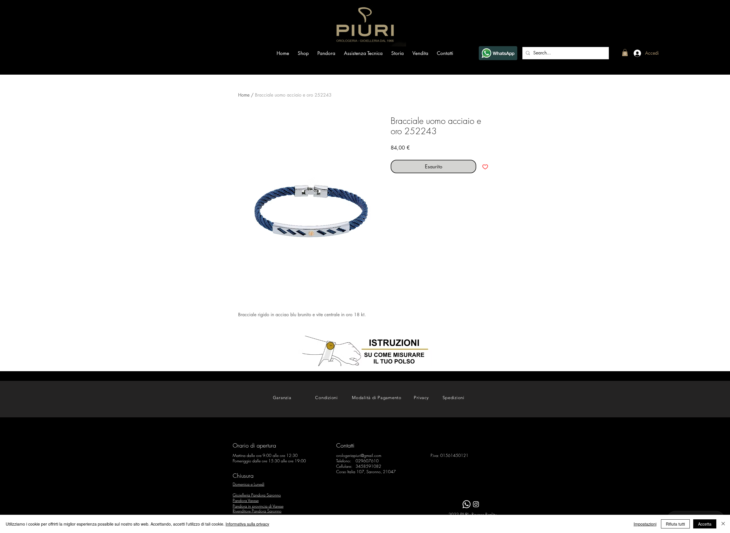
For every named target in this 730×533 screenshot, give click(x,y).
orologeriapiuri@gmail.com (358, 455)
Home (244, 95)
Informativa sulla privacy (247, 524)
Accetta (704, 524)
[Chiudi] (723, 523)
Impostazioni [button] (645, 524)
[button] (625, 52)
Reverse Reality (484, 514)
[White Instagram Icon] (476, 504)
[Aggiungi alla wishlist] (485, 166)
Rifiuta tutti (675, 524)
